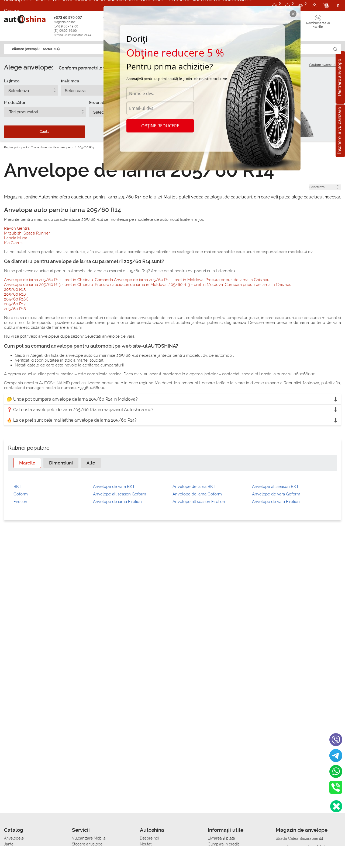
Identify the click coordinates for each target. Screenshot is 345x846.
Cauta (44, 132)
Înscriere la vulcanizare (339, 130)
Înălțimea (70, 81)
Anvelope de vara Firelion (276, 501)
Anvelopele (14, 838)
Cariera (11, 10)
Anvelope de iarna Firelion (117, 501)
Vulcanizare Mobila (89, 838)
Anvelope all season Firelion (198, 501)
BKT (17, 486)
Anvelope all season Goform (119, 494)
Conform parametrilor (81, 68)
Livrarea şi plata (221, 838)
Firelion (20, 501)
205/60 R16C (16, 299)
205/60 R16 (15, 294)
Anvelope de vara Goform (276, 494)
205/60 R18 (15, 308)
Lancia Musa (15, 238)
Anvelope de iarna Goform (197, 494)
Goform (20, 494)
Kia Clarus (13, 242)
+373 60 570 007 (72, 26)
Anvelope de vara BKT (114, 486)
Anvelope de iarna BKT (193, 486)
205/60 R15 (15, 289)
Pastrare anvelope (339, 77)
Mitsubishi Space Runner (27, 233)
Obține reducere (160, 126)
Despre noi (149, 838)
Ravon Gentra (17, 228)
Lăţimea (11, 81)
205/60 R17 (15, 304)
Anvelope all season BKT (275, 486)
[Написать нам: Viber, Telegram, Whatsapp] (336, 806)
